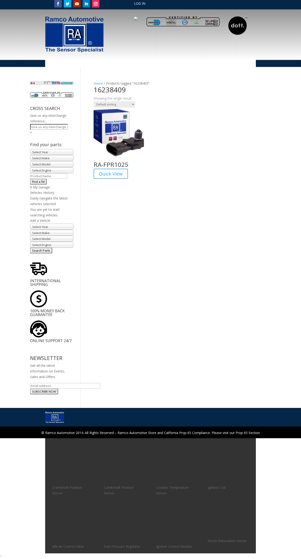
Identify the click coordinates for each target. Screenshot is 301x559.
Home (55, 64)
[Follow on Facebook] (58, 4)
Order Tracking (142, 64)
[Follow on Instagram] (95, 4)
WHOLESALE (223, 64)
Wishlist (244, 64)
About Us (73, 64)
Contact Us (200, 64)
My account (117, 64)
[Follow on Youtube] (77, 4)
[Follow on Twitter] (67, 4)
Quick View (111, 174)
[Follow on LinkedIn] (86, 4)
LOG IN (139, 4)
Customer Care (170, 64)
